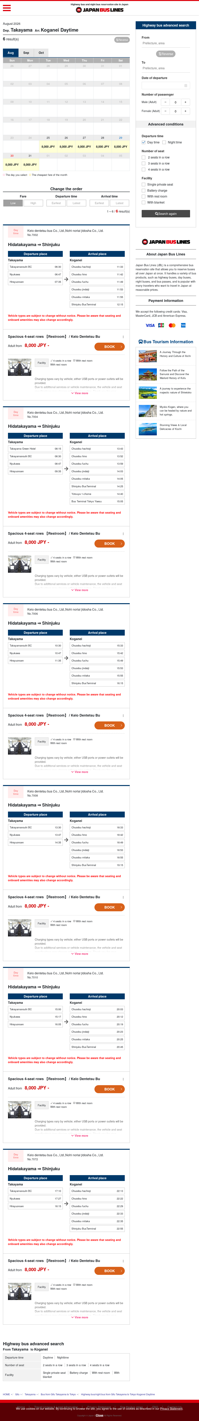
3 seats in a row (76, 1365)
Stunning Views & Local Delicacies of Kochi (173, 427)
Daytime (48, 1357)
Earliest (56, 203)
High (33, 203)
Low (13, 203)
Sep (26, 52)
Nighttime (63, 1357)
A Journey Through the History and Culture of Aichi (175, 354)
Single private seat (54, 1373)
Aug (11, 52)
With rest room (101, 1373)
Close (99, 1415)
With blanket (155, 202)
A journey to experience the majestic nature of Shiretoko (175, 390)
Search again (167, 213)
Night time (175, 142)
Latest (76, 203)
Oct (41, 52)
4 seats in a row (99, 1365)
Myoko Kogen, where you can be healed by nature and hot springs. (176, 410)
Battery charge (79, 1373)
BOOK (109, 346)
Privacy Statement (171, 1408)
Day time (153, 142)
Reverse (123, 40)
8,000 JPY (48, 146)
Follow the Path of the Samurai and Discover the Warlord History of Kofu (174, 374)
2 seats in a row (52, 1365)
